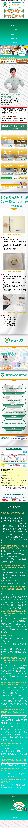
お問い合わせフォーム (16, 583)
